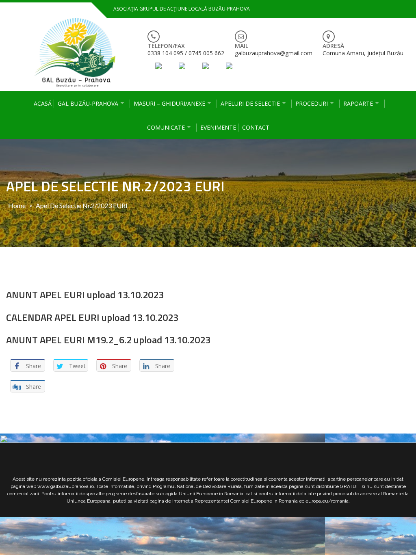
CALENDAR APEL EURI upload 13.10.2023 (92, 317)
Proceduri (311, 103)
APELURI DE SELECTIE (250, 103)
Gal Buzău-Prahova (88, 103)
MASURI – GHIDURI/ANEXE (169, 103)
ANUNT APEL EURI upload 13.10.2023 (85, 294)
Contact (255, 127)
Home (17, 205)
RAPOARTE (358, 103)
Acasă (43, 103)
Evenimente (218, 127)
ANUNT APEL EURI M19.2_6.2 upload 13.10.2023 (108, 339)
